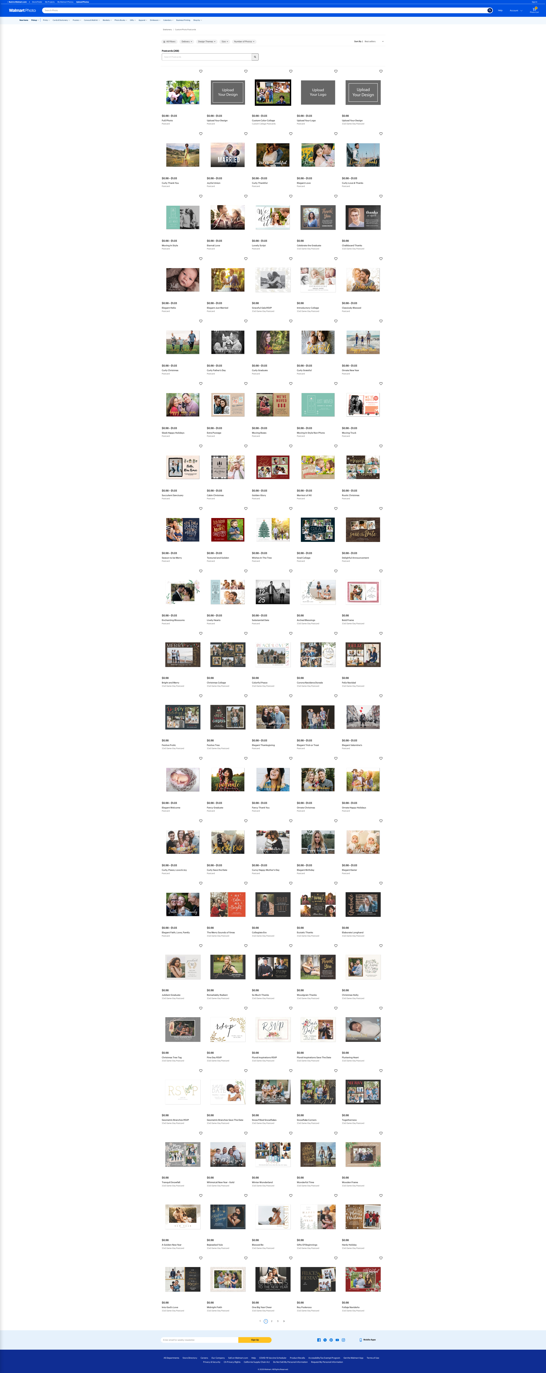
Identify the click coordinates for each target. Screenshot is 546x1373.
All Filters (170, 41)
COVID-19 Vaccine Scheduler (273, 1358)
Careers (204, 1358)
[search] (255, 57)
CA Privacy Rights (232, 1362)
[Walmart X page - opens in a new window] (325, 1339)
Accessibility (314, 1358)
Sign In (534, 2)
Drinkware (154, 20)
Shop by (196, 20)
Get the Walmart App (353, 1358)
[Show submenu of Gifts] (135, 20)
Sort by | (358, 41)
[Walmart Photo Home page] (22, 10)
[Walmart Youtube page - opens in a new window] (337, 1339)
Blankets (106, 20)
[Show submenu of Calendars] (173, 20)
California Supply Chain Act (257, 1362)
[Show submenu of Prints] (49, 20)
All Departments (171, 1358)
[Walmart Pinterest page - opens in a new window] (331, 1339)
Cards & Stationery (60, 20)
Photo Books (120, 20)
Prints (45, 20)
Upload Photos (82, 2)
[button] (183, 71)
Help (500, 10)
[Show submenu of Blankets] (111, 20)
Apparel (142, 20)
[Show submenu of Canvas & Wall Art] (99, 20)
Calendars (167, 20)
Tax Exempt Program (330, 1358)
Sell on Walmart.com (238, 1358)
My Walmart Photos (65, 2)
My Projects (50, 2)
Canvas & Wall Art (91, 20)
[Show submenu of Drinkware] (160, 20)
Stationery (167, 29)
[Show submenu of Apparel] (146, 20)
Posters (76, 20)
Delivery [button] (186, 41)
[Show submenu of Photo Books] (126, 20)
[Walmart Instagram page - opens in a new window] (343, 1339)
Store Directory (190, 1358)
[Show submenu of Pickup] (38, 20)
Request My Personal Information (327, 1362)
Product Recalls (297, 1358)
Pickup (34, 20)
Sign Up (255, 1340)
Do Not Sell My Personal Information (290, 1362)
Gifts (132, 20)
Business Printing (183, 20)
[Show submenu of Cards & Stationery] (69, 20)
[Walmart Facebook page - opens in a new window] (319, 1339)
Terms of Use (373, 1358)
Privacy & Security (211, 1362)
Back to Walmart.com (18, 2)
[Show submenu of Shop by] (201, 20)
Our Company (218, 1358)
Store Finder (37, 2)
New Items (23, 20)
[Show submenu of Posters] (80, 20)
